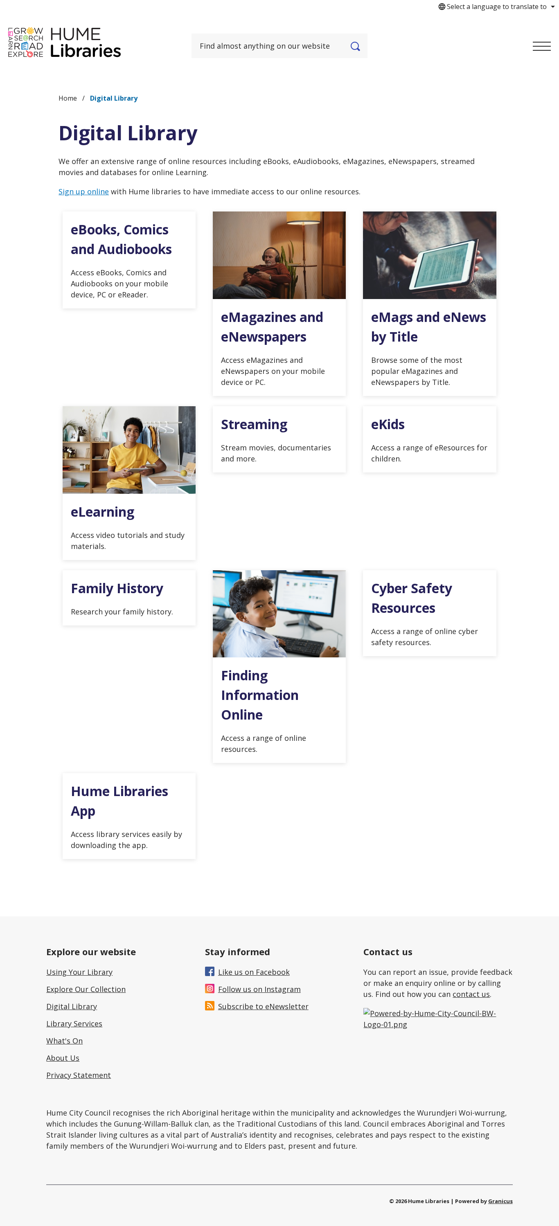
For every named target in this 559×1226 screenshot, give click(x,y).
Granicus (500, 1201)
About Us (62, 1058)
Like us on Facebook (254, 972)
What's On (64, 1041)
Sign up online (84, 191)
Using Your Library (79, 972)
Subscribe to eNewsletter (263, 1006)
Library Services (74, 1023)
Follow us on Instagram (259, 989)
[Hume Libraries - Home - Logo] (64, 42)
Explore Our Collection (86, 989)
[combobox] (495, 6)
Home (68, 98)
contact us (471, 994)
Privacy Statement (78, 1075)
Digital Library (71, 1006)
